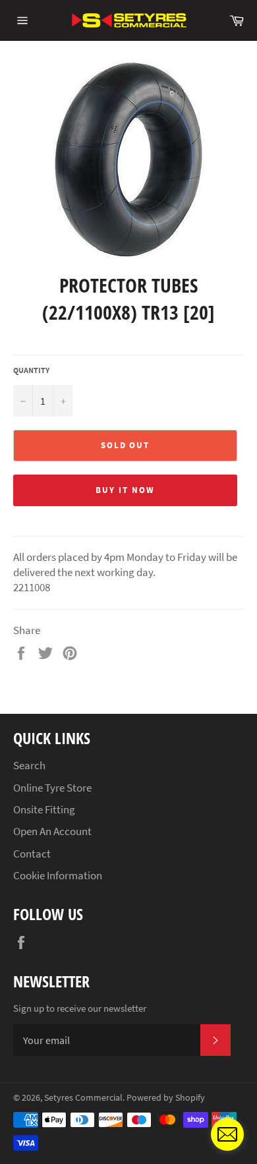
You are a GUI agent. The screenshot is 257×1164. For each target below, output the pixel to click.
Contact (32, 853)
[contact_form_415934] (227, 1134)
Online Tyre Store (52, 787)
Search (29, 765)
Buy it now (125, 490)
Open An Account (52, 831)
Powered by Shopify (166, 1097)
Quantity (31, 370)
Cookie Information (57, 875)
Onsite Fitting (44, 809)
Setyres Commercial (83, 1097)
